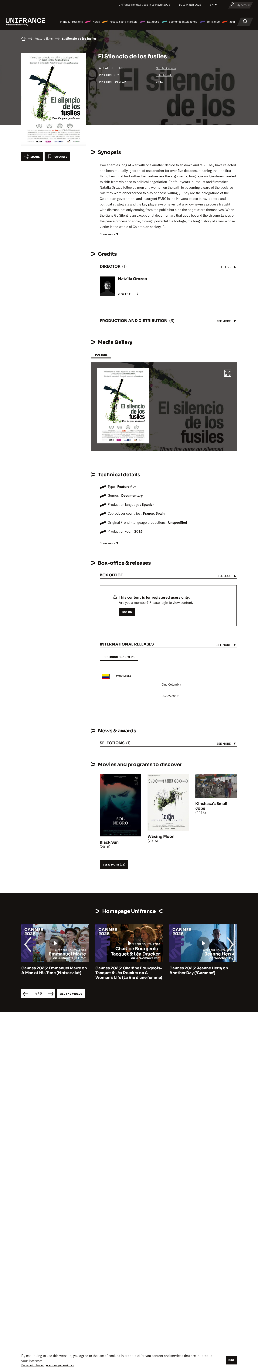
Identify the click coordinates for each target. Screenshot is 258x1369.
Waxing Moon (161, 836)
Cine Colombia (171, 684)
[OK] (231, 1360)
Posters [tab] (101, 354)
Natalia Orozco (166, 68)
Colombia (123, 676)
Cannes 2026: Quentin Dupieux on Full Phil (202, 970)
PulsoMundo (164, 75)
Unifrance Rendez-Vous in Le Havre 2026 (144, 4)
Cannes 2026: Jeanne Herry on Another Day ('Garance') (124, 970)
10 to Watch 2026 (190, 4)
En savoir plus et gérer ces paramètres (47, 1365)
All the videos (71, 993)
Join (232, 21)
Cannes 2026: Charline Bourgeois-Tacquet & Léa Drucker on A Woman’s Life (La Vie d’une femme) (54, 973)
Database (153, 21)
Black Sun (109, 842)
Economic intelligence (183, 21)
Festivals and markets (123, 21)
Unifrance (213, 21)
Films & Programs (71, 21)
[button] (227, 373)
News (96, 21)
